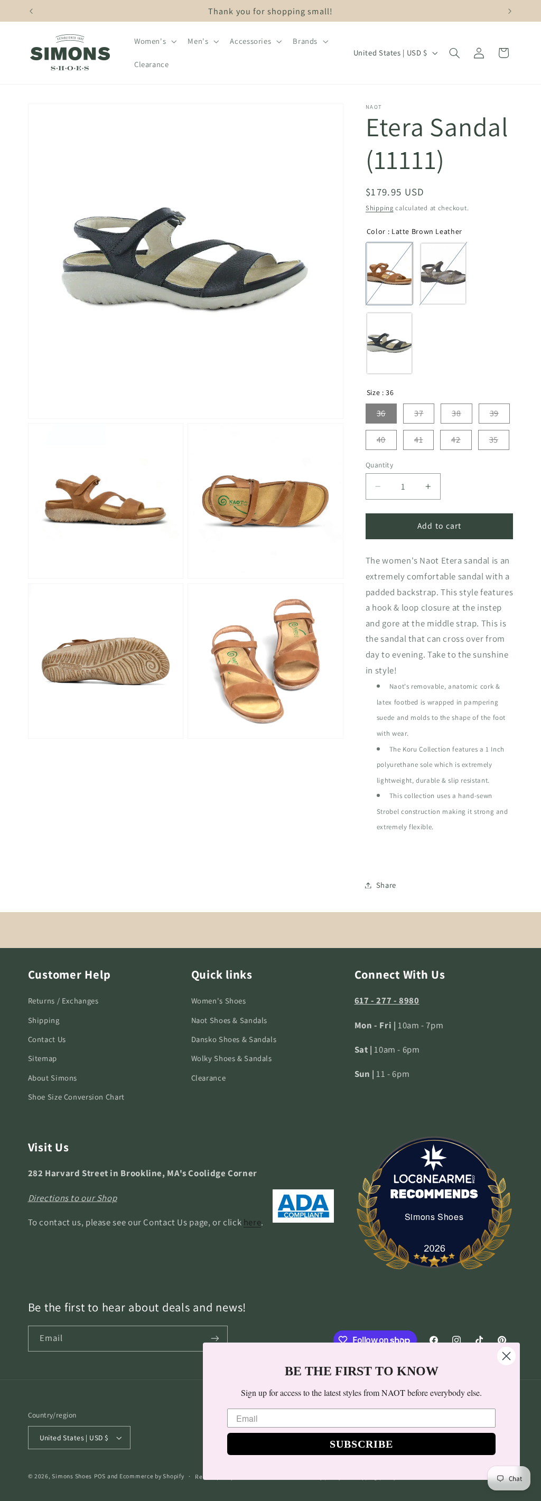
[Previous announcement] (31, 11)
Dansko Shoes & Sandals (234, 1039)
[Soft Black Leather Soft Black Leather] (389, 343)
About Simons (53, 1078)
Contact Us (47, 1039)
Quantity (379, 465)
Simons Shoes (434, 1216)
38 (456, 413)
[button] (154, 41)
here (253, 1222)
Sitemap (42, 1058)
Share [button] (386, 885)
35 (493, 439)
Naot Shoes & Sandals (229, 1020)
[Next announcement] (509, 11)
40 (381, 439)
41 (418, 439)
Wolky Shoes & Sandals (231, 1058)
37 (418, 413)
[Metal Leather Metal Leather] (443, 273)
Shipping (380, 207)
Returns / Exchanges (63, 1001)
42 (455, 439)
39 (494, 413)
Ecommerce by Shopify (151, 1476)
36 (381, 413)
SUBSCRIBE (361, 1444)
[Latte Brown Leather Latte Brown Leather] (389, 273)
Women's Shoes (218, 1001)
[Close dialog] (506, 1356)
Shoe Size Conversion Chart (76, 1097)
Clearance (208, 1078)
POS (100, 1476)
